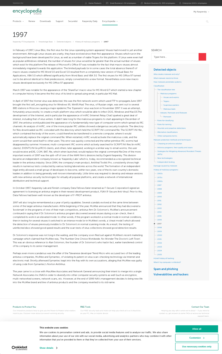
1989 (159, 193)
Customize (195, 337)
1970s (159, 177)
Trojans (166, 101)
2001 (159, 239)
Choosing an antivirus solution (169, 144)
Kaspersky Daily (89, 21)
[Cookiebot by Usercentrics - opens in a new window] (19, 348)
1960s (159, 173)
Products (17, 21)
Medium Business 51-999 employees (159, 3)
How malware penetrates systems (167, 82)
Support (59, 21)
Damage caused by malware (165, 166)
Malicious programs (168, 94)
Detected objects (165, 69)
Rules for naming (164, 124)
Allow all (196, 329)
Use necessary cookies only (196, 346)
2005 (159, 254)
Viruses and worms (171, 97)
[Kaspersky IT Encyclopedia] (31, 11)
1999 (159, 231)
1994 (159, 212)
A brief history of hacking (164, 258)
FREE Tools (85, 307)
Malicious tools (169, 109)
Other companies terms (167, 136)
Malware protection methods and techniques (172, 140)
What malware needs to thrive (166, 78)
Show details (46, 348)
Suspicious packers (171, 105)
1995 (159, 216)
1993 (159, 208)
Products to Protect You (24, 307)
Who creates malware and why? (167, 74)
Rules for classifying (165, 120)
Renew (32, 21)
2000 (159, 235)
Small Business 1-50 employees (123, 3)
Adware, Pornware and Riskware (173, 113)
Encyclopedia (108, 21)
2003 (159, 247)
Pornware (167, 117)
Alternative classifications (167, 132)
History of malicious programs (166, 170)
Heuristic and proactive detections (171, 128)
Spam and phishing (166, 269)
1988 (159, 189)
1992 (159, 204)
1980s (159, 181)
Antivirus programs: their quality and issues (175, 147)
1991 (159, 201)
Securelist (72, 21)
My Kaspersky (200, 11)
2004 (159, 251)
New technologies (164, 158)
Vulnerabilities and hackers (171, 274)
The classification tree (166, 90)
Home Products (94, 3)
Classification (159, 86)
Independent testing (166, 162)
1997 (159, 224)
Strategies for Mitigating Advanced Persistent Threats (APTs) (179, 152)
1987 (159, 185)
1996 (159, 220)
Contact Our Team (200, 307)
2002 (159, 243)
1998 (159, 227)
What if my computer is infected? (167, 262)
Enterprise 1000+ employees (195, 3)
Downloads (45, 21)
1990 (159, 197)
